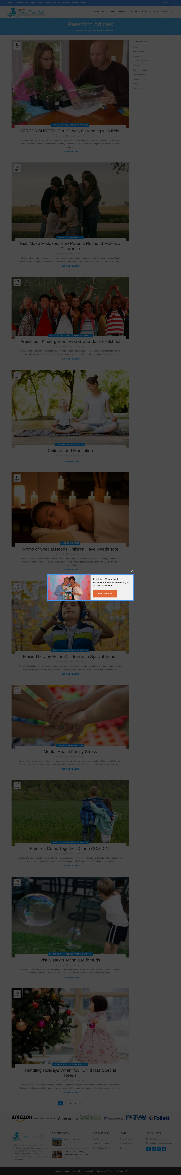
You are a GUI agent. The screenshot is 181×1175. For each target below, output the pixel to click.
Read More (103, 593)
